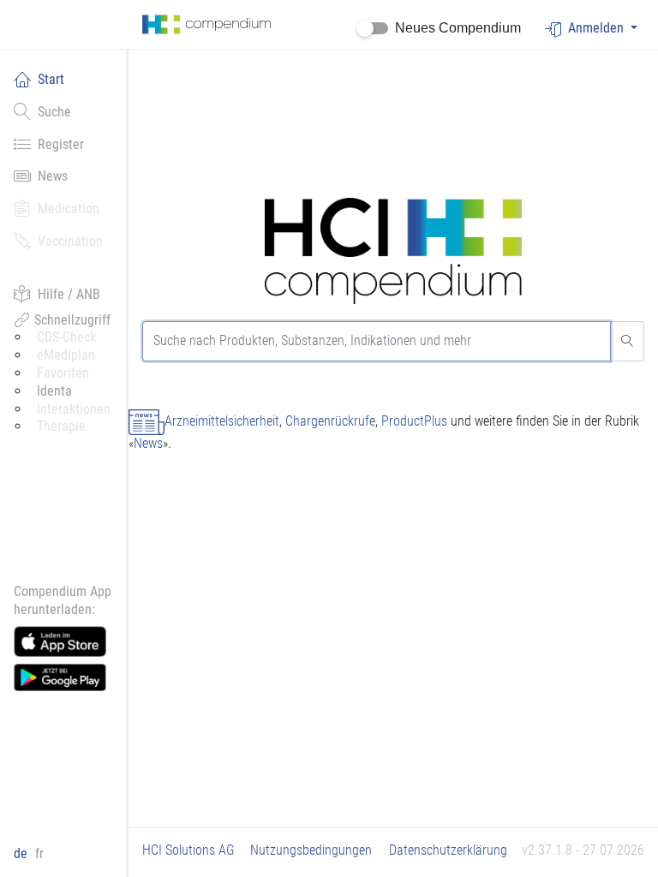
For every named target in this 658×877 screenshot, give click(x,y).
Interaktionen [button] (74, 409)
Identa (54, 391)
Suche (54, 112)
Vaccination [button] (70, 241)
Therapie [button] (61, 426)
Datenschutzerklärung (448, 850)
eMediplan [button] (66, 355)
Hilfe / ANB (69, 294)
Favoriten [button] (63, 373)
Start (51, 79)
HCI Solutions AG (188, 850)
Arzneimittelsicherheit (221, 421)
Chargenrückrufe (330, 421)
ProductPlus (414, 421)
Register (61, 144)
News (53, 176)
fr (39, 853)
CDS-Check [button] (66, 337)
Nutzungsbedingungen (311, 850)
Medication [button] (68, 208)
